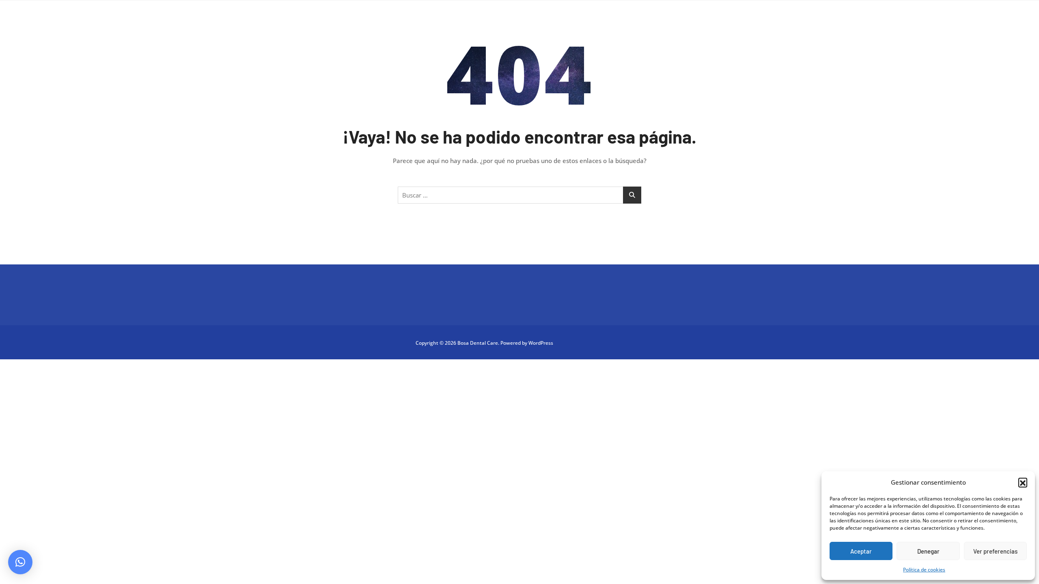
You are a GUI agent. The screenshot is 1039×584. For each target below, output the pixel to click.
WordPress (540, 342)
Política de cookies (924, 569)
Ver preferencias (995, 551)
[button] (1023, 482)
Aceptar (861, 551)
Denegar (928, 551)
